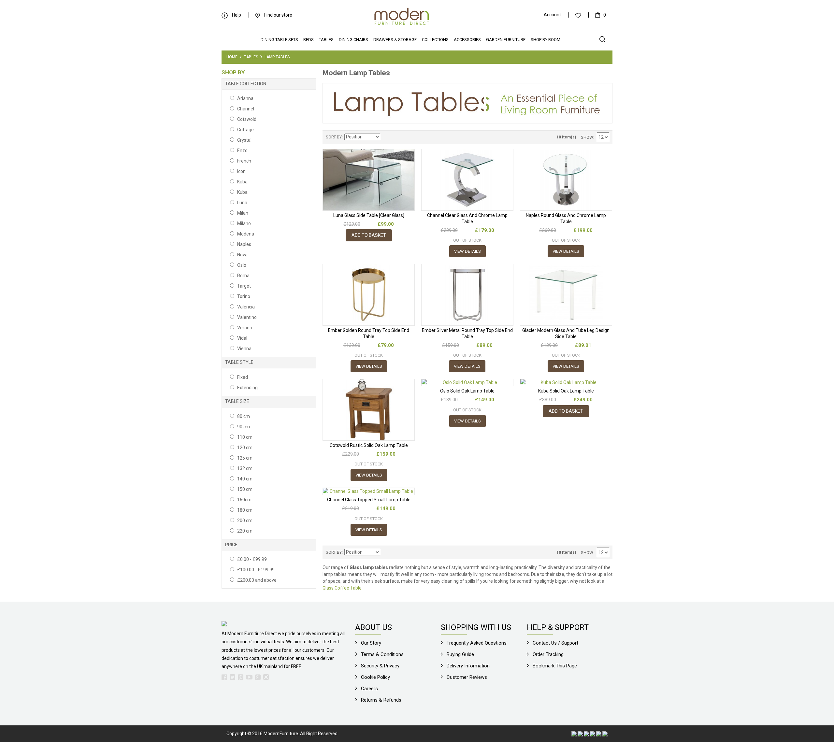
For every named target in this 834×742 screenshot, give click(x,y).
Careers (369, 689)
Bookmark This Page (555, 666)
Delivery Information (468, 666)
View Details (467, 251)
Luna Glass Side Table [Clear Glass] (368, 215)
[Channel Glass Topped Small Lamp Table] (369, 491)
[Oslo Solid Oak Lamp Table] (467, 382)
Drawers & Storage (395, 39)
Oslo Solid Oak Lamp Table (467, 390)
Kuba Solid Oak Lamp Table (566, 390)
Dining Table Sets (279, 39)
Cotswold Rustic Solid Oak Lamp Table (369, 445)
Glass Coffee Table (342, 588)
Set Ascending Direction (386, 137)
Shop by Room (545, 39)
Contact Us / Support (555, 643)
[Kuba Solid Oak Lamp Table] (566, 382)
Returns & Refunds (381, 700)
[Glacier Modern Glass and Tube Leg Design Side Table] (566, 294)
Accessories (467, 39)
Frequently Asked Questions (477, 643)
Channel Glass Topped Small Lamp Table (368, 499)
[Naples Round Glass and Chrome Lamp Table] (566, 179)
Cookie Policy (375, 677)
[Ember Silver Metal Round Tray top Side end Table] (467, 294)
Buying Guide (460, 654)
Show (587, 137)
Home (231, 57)
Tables (326, 39)
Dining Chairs (353, 39)
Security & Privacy (380, 666)
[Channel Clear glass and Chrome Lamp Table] (467, 179)
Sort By (334, 137)
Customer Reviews (467, 677)
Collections (435, 39)
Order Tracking (548, 654)
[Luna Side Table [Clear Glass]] (369, 179)
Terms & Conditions (382, 654)
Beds (308, 39)
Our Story (371, 643)
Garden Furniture (505, 39)
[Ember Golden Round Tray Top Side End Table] (369, 294)
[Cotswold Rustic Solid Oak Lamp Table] (369, 409)
